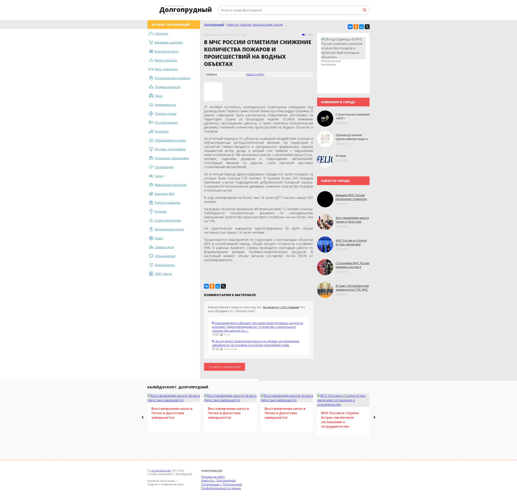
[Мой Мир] (361, 26)
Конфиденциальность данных (221, 488)
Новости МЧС (255, 74)
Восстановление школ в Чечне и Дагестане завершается (352, 221)
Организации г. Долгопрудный (221, 484)
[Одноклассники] (355, 26)
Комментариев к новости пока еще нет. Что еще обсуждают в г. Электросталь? (256, 309)
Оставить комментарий (224, 367)
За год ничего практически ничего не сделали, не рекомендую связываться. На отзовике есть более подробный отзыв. (255, 343)
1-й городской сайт (160, 470)
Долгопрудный (214, 24)
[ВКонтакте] (350, 26)
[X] (367, 26)
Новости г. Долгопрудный (218, 480)
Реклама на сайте (213, 477)
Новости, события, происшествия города (255, 24)
